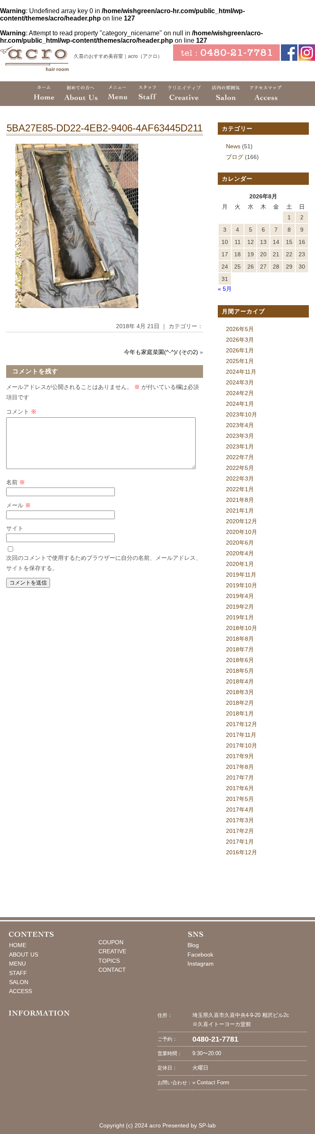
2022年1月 (240, 489)
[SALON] (225, 93)
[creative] (184, 93)
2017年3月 (240, 820)
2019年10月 (241, 585)
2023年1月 (240, 446)
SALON (18, 982)
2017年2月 (240, 831)
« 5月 (225, 288)
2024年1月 (240, 403)
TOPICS (109, 960)
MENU (17, 963)
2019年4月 (240, 596)
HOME (17, 945)
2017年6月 (240, 788)
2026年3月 (240, 339)
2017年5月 (240, 799)
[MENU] (117, 93)
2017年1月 (240, 841)
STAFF (18, 973)
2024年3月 (240, 382)
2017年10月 (241, 745)
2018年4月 (240, 681)
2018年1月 (240, 713)
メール (18, 505)
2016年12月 (241, 852)
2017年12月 (241, 724)
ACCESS (20, 991)
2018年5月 (240, 670)
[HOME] (44, 93)
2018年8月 (240, 638)
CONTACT (112, 969)
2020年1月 (240, 564)
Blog (193, 945)
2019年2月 (240, 606)
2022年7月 (240, 457)
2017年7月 (240, 777)
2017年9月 (240, 756)
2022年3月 (240, 478)
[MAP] (265, 93)
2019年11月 (241, 574)
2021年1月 (240, 510)
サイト (14, 528)
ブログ (234, 157)
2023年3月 (240, 435)
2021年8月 (240, 500)
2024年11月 (241, 371)
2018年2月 (240, 702)
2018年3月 (240, 692)
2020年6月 (240, 542)
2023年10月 (241, 414)
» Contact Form (210, 1082)
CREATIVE (112, 951)
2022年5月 (240, 468)
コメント (21, 411)
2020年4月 (240, 553)
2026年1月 (240, 350)
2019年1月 (240, 617)
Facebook (200, 954)
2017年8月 (240, 767)
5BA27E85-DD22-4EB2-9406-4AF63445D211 (105, 127)
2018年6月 (240, 660)
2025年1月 (240, 361)
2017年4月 (240, 809)
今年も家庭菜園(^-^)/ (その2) (161, 352)
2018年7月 (240, 649)
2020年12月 (241, 521)
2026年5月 (240, 329)
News (233, 146)
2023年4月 (240, 425)
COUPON (110, 942)
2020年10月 (241, 532)
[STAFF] (147, 93)
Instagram (200, 963)
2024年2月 (240, 393)
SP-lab (207, 1125)
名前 (15, 482)
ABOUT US (23, 954)
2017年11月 (241, 734)
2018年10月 (241, 628)
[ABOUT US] (80, 93)
